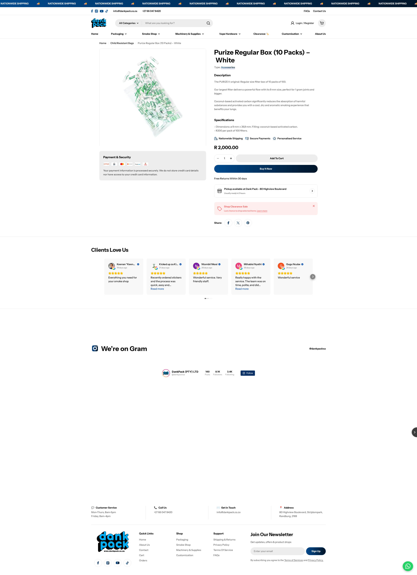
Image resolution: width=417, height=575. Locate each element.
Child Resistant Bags (122, 43)
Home (102, 43)
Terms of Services (293, 560)
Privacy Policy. (315, 560)
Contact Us (319, 11)
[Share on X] (238, 223)
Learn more (262, 211)
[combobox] (164, 23)
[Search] (208, 23)
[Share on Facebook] (228, 223)
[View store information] (312, 191)
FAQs (307, 11)
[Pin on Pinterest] (248, 223)
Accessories (228, 67)
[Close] (314, 206)
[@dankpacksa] (166, 373)
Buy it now (266, 168)
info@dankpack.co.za (125, 11)
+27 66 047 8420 (151, 11)
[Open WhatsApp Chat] (408, 566)
